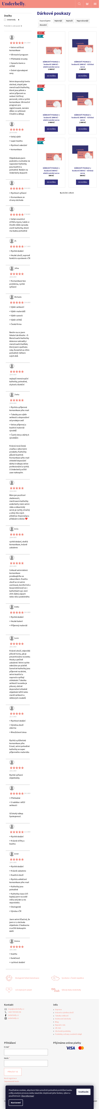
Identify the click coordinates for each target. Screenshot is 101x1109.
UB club (58, 1028)
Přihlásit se (13, 1071)
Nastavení (16, 1102)
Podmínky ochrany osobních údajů (68, 1034)
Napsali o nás (60, 1025)
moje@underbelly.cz (16, 1009)
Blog (57, 1022)
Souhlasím (83, 1091)
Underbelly (13, 19)
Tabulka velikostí (61, 1015)
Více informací (27, 1095)
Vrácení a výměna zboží (64, 1012)
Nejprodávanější (82, 21)
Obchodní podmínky (63, 1031)
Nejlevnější (58, 21)
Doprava (58, 1009)
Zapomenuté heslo (11, 1081)
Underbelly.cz (13, 1015)
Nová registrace (10, 1078)
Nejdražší (69, 21)
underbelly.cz (13, 1018)
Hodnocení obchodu (63, 1018)
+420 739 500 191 (14, 1012)
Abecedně (43, 25)
